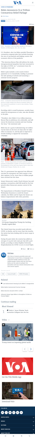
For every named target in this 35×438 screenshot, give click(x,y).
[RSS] (17, 412)
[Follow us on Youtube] (10, 412)
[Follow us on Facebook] (2, 412)
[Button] (31, 24)
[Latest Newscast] (5, 436)
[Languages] (21, 436)
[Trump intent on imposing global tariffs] (17, 332)
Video (4, 320)
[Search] (29, 436)
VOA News (5, 16)
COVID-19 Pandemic (7, 7)
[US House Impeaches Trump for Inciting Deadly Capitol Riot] (17, 209)
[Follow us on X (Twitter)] (6, 412)
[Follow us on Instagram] (13, 412)
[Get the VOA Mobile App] (17, 366)
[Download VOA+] (17, 390)
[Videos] (13, 436)
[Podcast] (21, 412)
